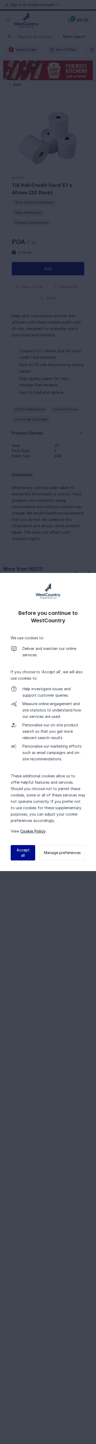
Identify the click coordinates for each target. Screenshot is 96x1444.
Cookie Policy (33, 831)
